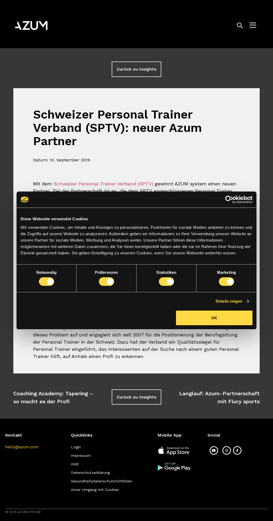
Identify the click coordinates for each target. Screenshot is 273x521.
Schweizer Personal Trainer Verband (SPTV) (103, 183)
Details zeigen (229, 301)
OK (214, 318)
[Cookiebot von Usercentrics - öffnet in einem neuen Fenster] (229, 199)
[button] (240, 25)
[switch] (106, 281)
